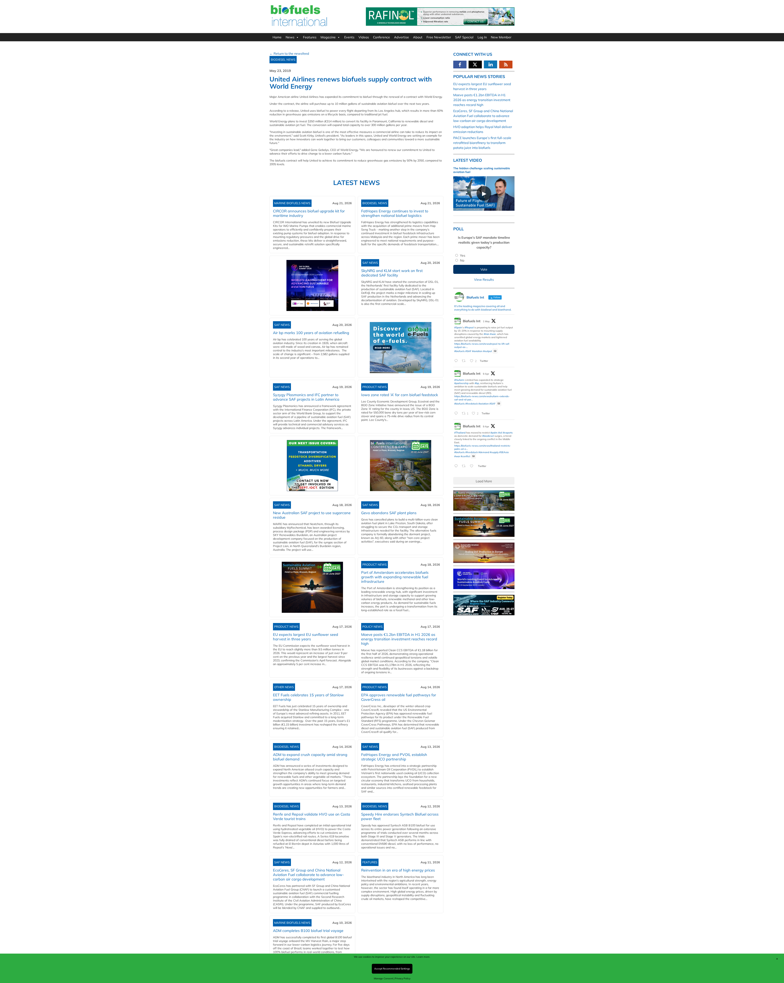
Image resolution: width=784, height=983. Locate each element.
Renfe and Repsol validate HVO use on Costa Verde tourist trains (311, 816)
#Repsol (469, 327)
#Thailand (460, 432)
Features (309, 37)
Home (277, 37)
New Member (501, 37)
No (462, 260)
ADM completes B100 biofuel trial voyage (308, 930)
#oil (500, 432)
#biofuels (459, 350)
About (417, 37)
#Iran (486, 333)
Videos (364, 37)
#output (487, 350)
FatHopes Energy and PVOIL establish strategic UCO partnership (394, 756)
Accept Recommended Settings (392, 968)
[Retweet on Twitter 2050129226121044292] (465, 361)
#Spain (458, 327)
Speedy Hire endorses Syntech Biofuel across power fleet (400, 816)
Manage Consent (383, 978)
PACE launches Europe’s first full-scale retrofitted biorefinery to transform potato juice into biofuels (482, 143)
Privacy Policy (402, 978)
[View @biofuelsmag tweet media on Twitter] (495, 351)
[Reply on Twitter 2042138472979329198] (457, 414)
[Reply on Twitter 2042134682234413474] (457, 466)
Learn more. (423, 956)
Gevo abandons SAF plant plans (390, 512)
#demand (483, 452)
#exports (508, 432)
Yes (462, 255)
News (290, 37)
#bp (477, 383)
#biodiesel (488, 435)
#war (493, 333)
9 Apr (486, 373)
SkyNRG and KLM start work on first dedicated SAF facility (392, 273)
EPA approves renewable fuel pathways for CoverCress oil (398, 697)
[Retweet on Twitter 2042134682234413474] (465, 466)
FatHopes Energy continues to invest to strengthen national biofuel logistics (394, 213)
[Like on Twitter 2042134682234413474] (473, 466)
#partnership (461, 383)
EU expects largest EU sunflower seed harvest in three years (305, 636)
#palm (494, 432)
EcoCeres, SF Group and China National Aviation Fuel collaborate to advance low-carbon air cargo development (308, 875)
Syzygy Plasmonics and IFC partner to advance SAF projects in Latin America (306, 397)
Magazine (328, 37)
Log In (482, 37)
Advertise (401, 37)
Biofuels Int (471, 321)
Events (349, 37)
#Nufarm (459, 379)
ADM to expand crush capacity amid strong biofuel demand (310, 756)
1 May (486, 321)
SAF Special (464, 37)
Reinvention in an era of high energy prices (398, 870)
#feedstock (471, 403)
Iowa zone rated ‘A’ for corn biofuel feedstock (399, 394)
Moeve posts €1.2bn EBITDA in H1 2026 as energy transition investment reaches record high (399, 639)
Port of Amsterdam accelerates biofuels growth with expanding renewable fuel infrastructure (395, 577)
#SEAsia (504, 452)
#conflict (465, 456)
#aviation (477, 350)
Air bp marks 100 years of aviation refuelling (311, 332)
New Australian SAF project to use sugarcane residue (312, 515)
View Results (484, 280)
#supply (494, 452)
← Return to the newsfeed (289, 53)
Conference (381, 37)
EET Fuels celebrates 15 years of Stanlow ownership (308, 697)
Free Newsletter (439, 37)
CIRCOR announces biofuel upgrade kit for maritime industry (309, 213)
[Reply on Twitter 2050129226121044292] (457, 361)
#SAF (468, 350)
